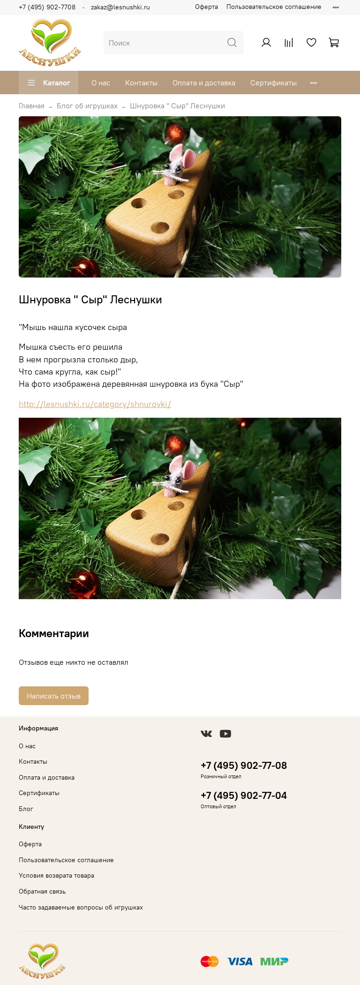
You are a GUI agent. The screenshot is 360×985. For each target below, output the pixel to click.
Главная (32, 105)
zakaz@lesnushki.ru (120, 7)
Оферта (206, 6)
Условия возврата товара (56, 875)
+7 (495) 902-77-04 (244, 795)
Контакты (141, 82)
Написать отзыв (54, 695)
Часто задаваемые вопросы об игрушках (81, 907)
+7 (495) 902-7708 (47, 7)
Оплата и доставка (203, 82)
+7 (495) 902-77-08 (244, 765)
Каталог (56, 82)
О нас (100, 82)
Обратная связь (42, 891)
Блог (26, 809)
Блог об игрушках (87, 105)
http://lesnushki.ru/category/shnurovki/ (95, 404)
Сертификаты (273, 82)
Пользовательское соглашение (274, 6)
